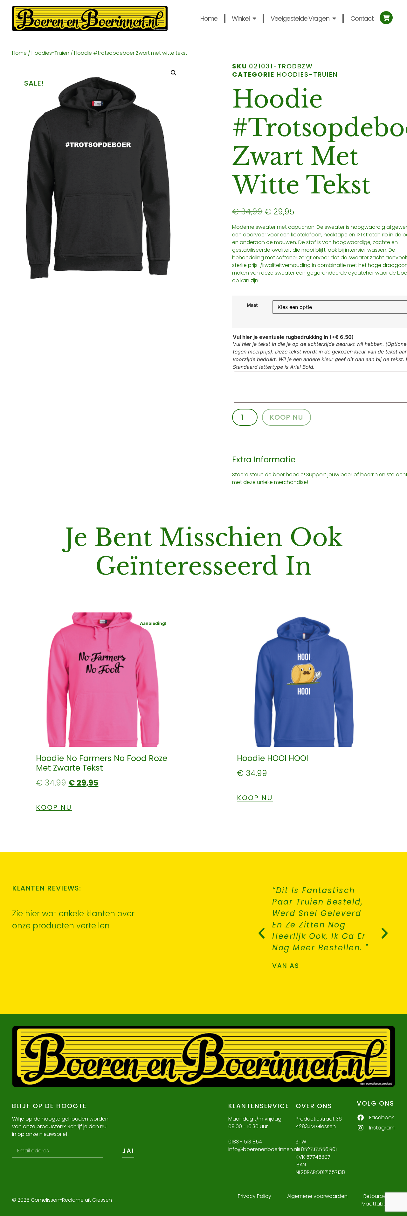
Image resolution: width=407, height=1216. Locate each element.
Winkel (241, 18)
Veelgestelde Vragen (300, 18)
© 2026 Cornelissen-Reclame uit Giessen (62, 1200)
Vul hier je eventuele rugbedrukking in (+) (293, 336)
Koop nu (286, 417)
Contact (361, 18)
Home (208, 18)
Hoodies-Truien (50, 53)
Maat (252, 305)
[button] (173, 73)
